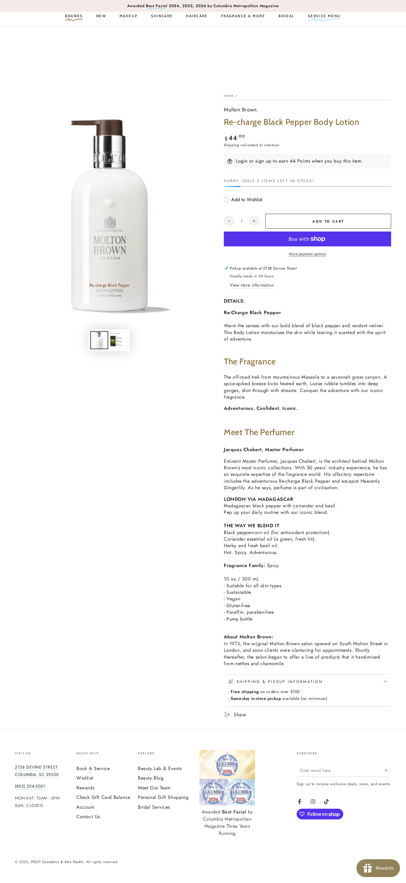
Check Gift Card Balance (103, 797)
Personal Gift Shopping (163, 797)
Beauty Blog (151, 778)
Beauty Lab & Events (160, 768)
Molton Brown (240, 110)
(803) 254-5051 (30, 786)
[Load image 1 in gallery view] (99, 340)
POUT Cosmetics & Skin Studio (57, 862)
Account (85, 807)
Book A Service (93, 768)
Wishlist (84, 778)
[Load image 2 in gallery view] (119, 340)
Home (229, 96)
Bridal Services (154, 807)
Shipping (231, 145)
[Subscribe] (387, 770)
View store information (252, 285)
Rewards (85, 787)
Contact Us (88, 816)
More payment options (307, 253)
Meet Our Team (154, 787)
